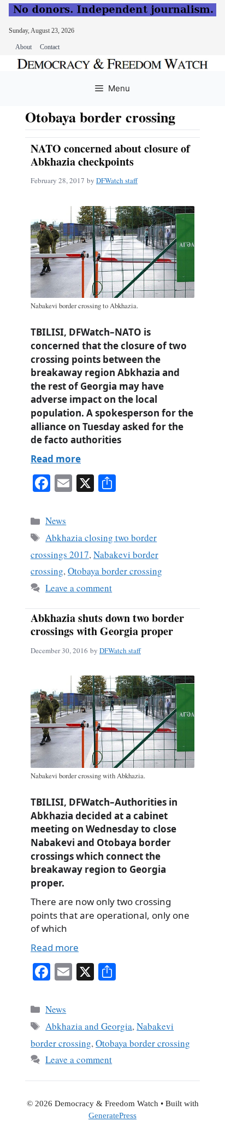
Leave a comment (78, 588)
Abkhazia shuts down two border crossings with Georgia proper (107, 624)
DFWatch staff (117, 180)
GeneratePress (112, 1115)
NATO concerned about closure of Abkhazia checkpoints (110, 154)
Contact (50, 47)
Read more (56, 459)
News (55, 520)
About (23, 47)
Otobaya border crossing (115, 571)
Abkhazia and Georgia (88, 1026)
